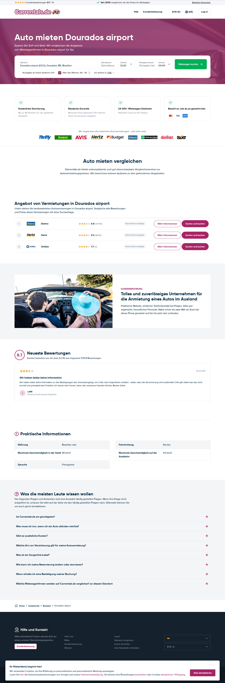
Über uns (68, 636)
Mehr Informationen (167, 223)
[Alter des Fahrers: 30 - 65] (59, 72)
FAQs (66, 640)
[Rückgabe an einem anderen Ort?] (19, 72)
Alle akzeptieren (203, 673)
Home (22, 605)
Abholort (23, 62)
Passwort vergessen (124, 640)
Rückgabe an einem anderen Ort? (38, 72)
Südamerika (33, 605)
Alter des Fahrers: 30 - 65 (74, 72)
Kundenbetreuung (152, 11)
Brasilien (47, 605)
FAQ (136, 11)
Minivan (68, 648)
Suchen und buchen (195, 223)
